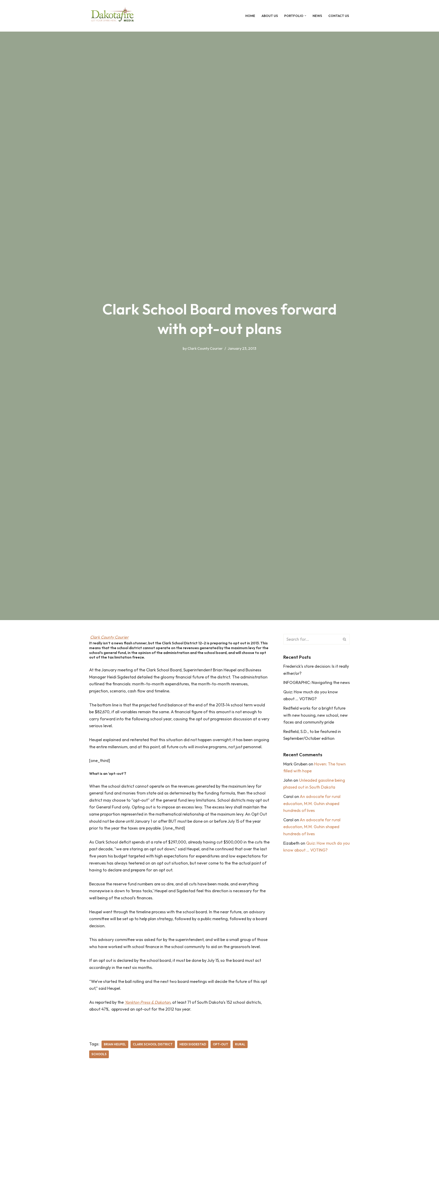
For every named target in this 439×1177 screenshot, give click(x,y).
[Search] (345, 639)
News (317, 16)
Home (250, 16)
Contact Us (338, 16)
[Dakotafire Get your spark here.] (112, 15)
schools (99, 1054)
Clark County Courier (205, 348)
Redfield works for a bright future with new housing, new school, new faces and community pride (315, 715)
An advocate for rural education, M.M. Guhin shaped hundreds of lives (311, 803)
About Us (270, 16)
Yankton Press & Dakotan (147, 1002)
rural (240, 1044)
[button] (305, 15)
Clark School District (153, 1044)
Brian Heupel (115, 1044)
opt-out (220, 1044)
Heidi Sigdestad (192, 1044)
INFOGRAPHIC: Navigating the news (316, 682)
